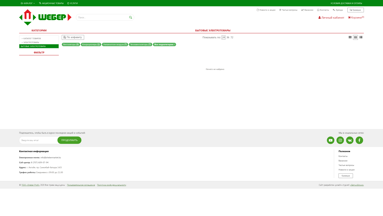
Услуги (74, 3)
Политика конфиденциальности (111, 184)
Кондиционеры (91, 44)
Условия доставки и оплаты (346, 3)
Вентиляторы (71, 44)
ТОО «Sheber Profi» (31, 184)
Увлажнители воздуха (115, 44)
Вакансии (308, 9)
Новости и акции (267, 9)
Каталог (28, 3)
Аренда (339, 9)
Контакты (324, 9)
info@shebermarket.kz (51, 157)
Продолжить (69, 140)
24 (223, 37)
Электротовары (31, 42)
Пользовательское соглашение (81, 184)
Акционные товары (51, 3)
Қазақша (357, 9)
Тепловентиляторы (140, 44)
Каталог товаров (32, 38)
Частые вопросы (289, 9)
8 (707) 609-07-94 (39, 162)
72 (232, 37)
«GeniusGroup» (357, 184)
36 (228, 37)
